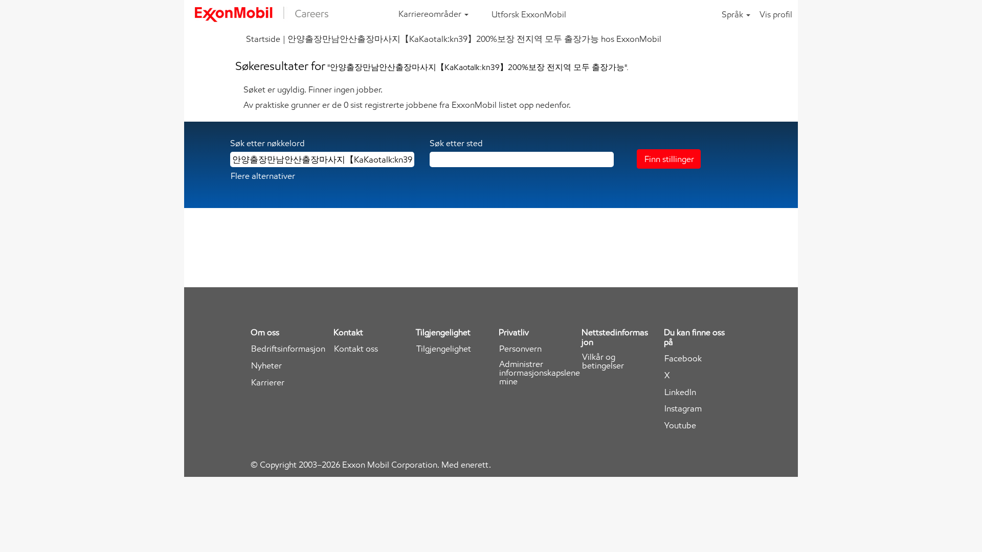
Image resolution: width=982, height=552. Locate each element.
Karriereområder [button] (430, 14)
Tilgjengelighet (443, 349)
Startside (263, 39)
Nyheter (266, 366)
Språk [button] (733, 14)
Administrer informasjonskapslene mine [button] (539, 372)
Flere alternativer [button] (263, 176)
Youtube (680, 425)
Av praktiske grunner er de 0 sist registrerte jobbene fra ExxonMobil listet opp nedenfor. (407, 105)
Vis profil (776, 14)
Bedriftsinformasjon (288, 349)
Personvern (520, 349)
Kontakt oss (356, 349)
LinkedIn (680, 392)
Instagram (683, 408)
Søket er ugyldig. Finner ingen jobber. (313, 89)
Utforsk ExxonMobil (529, 14)
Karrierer (267, 382)
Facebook (683, 358)
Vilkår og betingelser (603, 361)
